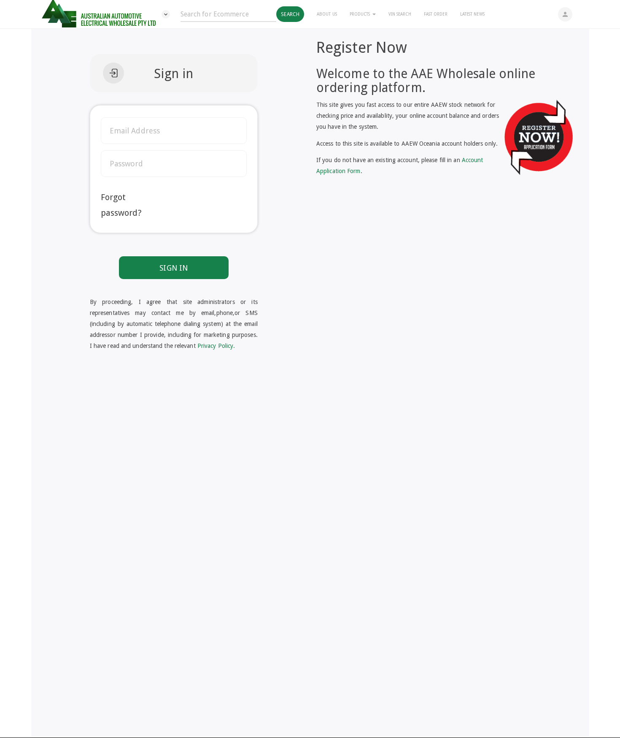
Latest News (472, 14)
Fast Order (435, 14)
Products (361, 14)
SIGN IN (173, 267)
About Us (327, 14)
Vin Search (399, 14)
